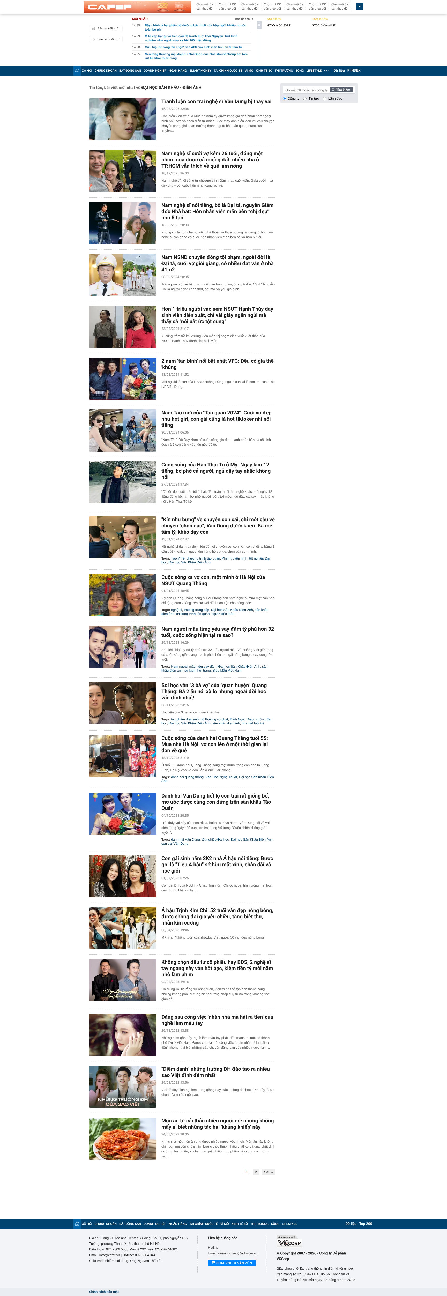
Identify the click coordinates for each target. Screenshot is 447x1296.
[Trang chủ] (77, 70)
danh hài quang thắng (187, 777)
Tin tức (314, 98)
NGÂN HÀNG (178, 70)
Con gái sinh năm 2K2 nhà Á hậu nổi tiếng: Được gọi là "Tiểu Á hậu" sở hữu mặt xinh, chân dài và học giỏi (217, 864)
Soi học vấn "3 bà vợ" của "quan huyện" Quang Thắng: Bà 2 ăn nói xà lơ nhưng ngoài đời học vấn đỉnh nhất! (214, 691)
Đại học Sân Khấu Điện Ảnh (190, 562)
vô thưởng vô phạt (214, 719)
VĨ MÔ (249, 70)
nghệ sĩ (176, 610)
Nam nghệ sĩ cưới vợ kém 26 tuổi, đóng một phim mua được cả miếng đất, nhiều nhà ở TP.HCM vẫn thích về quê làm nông (212, 159)
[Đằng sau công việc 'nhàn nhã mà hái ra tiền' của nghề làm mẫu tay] (122, 1035)
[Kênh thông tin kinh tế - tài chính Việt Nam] (137, 7)
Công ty (293, 98)
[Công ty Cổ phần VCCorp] (317, 1241)
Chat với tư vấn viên (234, 1263)
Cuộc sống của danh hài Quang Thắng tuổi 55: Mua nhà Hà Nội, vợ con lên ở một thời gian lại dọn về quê (214, 744)
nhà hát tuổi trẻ (253, 723)
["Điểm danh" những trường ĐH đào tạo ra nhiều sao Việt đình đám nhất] (122, 1087)
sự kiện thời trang (197, 670)
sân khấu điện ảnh (226, 723)
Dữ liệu (339, 71)
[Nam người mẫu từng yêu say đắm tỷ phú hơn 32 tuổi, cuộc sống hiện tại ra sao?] (122, 647)
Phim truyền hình (234, 558)
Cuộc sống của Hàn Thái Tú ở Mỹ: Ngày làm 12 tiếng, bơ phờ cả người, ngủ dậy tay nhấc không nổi (216, 470)
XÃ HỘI (87, 70)
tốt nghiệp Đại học (215, 839)
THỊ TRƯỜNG (284, 70)
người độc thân (223, 614)
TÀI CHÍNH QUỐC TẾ (228, 70)
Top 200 (365, 1224)
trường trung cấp (196, 610)
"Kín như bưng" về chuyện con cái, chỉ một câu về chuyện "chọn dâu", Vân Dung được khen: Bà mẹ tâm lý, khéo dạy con (218, 525)
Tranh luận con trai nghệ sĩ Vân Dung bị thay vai (216, 101)
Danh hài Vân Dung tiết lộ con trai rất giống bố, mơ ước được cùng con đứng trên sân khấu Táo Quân (216, 802)
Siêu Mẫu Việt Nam (227, 670)
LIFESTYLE (314, 70)
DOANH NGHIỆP (155, 70)
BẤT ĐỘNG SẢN (130, 70)
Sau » (268, 1172)
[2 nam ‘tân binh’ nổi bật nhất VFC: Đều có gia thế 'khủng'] (122, 379)
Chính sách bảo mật (104, 1292)
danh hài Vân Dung (185, 839)
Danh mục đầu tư (109, 39)
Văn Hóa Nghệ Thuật (221, 777)
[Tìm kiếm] (341, 89)
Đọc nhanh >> (244, 19)
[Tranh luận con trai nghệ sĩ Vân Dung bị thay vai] (122, 119)
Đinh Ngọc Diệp (242, 719)
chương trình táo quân (203, 558)
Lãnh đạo (335, 98)
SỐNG (299, 70)
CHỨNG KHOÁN (106, 70)
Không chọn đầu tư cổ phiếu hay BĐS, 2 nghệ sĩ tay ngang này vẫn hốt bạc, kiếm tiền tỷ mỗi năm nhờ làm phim (217, 968)
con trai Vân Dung (174, 843)
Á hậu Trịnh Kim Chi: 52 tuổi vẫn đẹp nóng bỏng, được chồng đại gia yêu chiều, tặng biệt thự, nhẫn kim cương (217, 916)
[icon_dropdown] (359, 6)
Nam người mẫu (183, 666)
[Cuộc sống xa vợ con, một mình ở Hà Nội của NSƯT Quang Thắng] (122, 595)
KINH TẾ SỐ (264, 70)
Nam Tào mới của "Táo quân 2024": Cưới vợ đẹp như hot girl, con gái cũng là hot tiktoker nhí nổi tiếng (216, 418)
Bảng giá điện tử (108, 28)
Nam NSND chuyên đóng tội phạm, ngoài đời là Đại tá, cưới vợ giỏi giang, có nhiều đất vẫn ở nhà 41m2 (217, 263)
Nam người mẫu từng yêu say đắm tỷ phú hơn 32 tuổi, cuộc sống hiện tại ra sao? (217, 632)
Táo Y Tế (178, 558)
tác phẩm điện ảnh (185, 719)
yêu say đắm (207, 666)
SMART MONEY (200, 70)
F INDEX (354, 71)
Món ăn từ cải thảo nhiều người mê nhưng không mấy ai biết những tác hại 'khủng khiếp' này (217, 1124)
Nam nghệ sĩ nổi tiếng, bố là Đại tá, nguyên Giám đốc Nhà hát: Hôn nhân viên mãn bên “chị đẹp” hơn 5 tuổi (217, 211)
